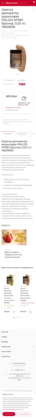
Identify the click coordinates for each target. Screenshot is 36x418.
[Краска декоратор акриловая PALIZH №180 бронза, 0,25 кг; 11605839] (18, 58)
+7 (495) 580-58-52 (18, 363)
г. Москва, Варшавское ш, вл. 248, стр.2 (19, 375)
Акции (4, 337)
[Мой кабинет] (29, 3)
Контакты (6, 356)
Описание (8, 133)
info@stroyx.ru (19, 370)
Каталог (5, 332)
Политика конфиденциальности (13, 409)
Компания (6, 346)
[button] (14, 317)
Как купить (22, 133)
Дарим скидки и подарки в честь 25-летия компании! (13, 254)
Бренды (5, 342)
